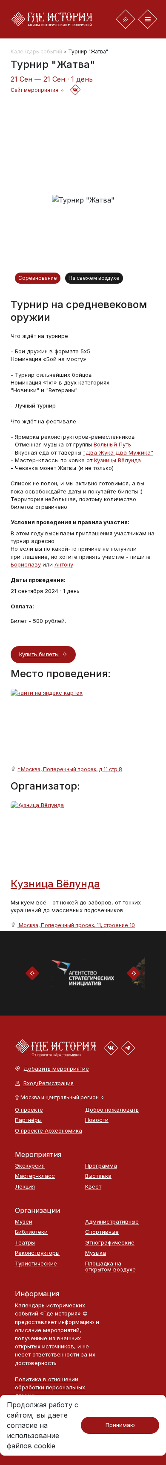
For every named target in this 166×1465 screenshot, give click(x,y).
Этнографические (110, 1242)
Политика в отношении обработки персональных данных (50, 1387)
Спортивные (102, 1232)
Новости (97, 1120)
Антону (63, 564)
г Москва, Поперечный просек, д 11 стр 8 (69, 769)
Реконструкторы (37, 1253)
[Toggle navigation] (125, 19)
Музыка (95, 1253)
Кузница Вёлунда (55, 884)
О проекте (29, 1110)
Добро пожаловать (112, 1110)
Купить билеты (39, 654)
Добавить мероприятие (56, 1069)
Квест (93, 1186)
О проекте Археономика (46, 1130)
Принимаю (120, 1424)
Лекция (25, 1186)
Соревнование (37, 278)
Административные (112, 1221)
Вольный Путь (112, 444)
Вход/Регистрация (48, 1083)
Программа (101, 1166)
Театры (25, 1242)
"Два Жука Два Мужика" (118, 452)
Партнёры (28, 1120)
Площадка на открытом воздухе (110, 1266)
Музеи (23, 1221)
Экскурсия (30, 1166)
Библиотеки (31, 1232)
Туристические (36, 1263)
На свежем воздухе (94, 278)
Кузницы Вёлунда (117, 460)
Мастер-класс (35, 1176)
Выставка (98, 1176)
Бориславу (26, 564)
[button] (59, 1097)
